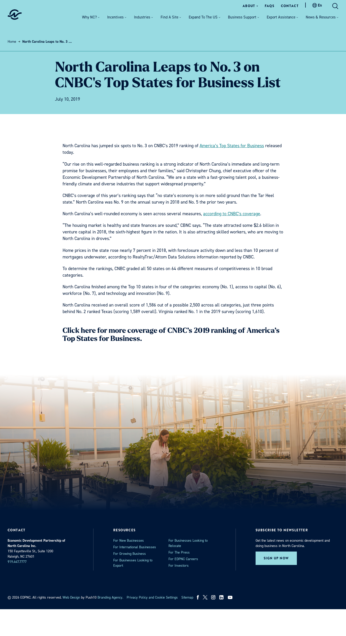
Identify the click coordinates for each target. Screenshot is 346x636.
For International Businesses (134, 547)
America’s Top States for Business (232, 146)
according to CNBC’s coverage (231, 214)
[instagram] (213, 597)
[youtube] (230, 597)
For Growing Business (129, 553)
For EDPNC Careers (183, 559)
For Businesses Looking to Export (132, 563)
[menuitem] (250, 6)
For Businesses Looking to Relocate (188, 543)
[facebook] (198, 597)
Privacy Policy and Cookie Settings (152, 597)
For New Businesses (128, 540)
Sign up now (276, 558)
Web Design (71, 597)
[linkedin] (221, 597)
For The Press (179, 552)
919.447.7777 (17, 561)
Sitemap (187, 597)
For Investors (178, 565)
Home (12, 41)
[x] (205, 597)
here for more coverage (119, 331)
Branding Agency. (110, 597)
